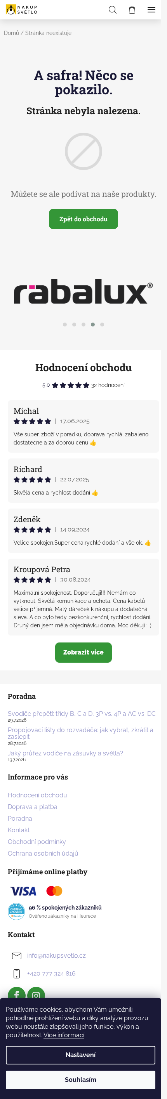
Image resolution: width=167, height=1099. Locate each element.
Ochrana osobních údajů (43, 853)
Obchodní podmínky (37, 842)
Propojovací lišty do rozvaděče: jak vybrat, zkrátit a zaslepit (80, 733)
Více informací (63, 1035)
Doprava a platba (32, 807)
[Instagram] (36, 996)
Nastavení (81, 1055)
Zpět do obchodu (83, 219)
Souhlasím (80, 1079)
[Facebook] (17, 996)
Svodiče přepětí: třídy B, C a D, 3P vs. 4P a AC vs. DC (82, 713)
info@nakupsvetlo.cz (56, 955)
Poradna (20, 818)
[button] (65, 324)
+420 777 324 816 (51, 973)
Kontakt (19, 830)
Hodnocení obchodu (83, 367)
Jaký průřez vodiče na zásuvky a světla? (65, 753)
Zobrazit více (83, 652)
